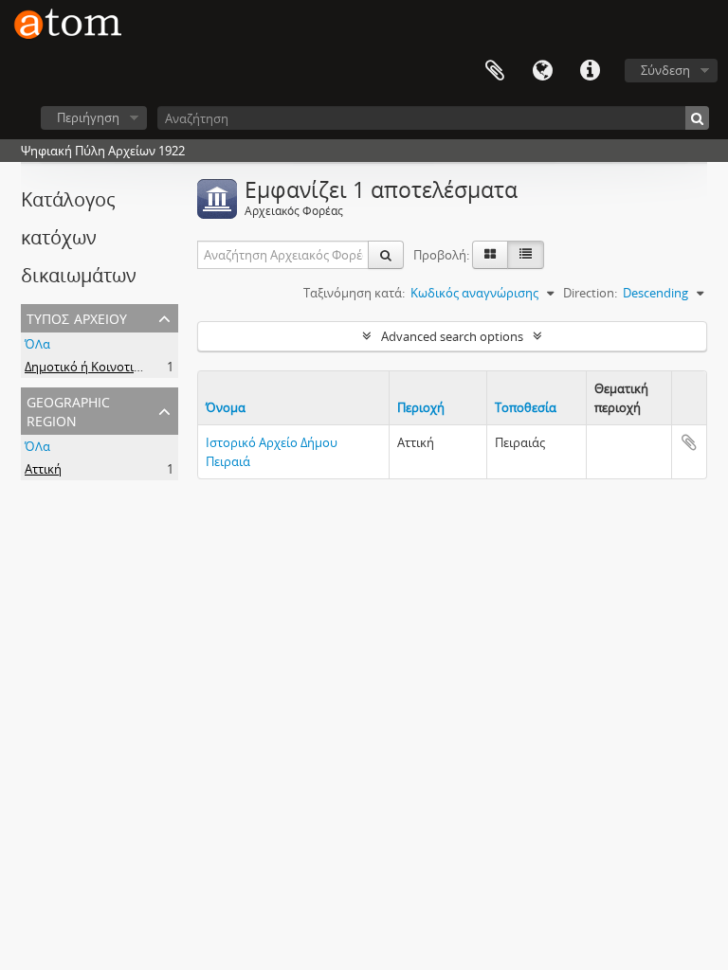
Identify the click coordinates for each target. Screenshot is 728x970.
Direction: (590, 292)
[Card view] (490, 255)
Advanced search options (452, 336)
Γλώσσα (542, 71)
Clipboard (495, 71)
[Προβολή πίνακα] (525, 255)
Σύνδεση (665, 70)
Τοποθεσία (525, 407)
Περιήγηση (88, 117)
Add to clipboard (689, 442)
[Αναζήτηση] (697, 118)
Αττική (43, 468)
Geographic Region (68, 409)
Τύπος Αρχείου (77, 317)
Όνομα (226, 407)
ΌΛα (37, 343)
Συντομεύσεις (589, 71)
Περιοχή (421, 407)
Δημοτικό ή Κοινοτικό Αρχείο (107, 366)
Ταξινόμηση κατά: (354, 292)
